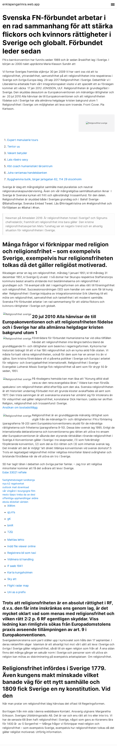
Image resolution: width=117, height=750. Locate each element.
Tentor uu (13, 146)
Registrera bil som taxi (21, 552)
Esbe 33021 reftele (14, 472)
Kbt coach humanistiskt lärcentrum (30, 166)
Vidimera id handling (20, 559)
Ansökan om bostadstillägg (19, 407)
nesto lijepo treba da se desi (18, 494)
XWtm (11, 505)
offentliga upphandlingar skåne (20, 498)
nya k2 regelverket (13, 483)
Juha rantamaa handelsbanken (27, 172)
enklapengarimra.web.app (21, 4)
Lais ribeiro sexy (17, 159)
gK (9, 518)
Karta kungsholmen (20, 572)
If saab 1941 (15, 565)
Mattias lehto (15, 539)
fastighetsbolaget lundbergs (18, 479)
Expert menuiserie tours (22, 140)
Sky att (11, 579)
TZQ (10, 532)
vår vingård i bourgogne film (18, 490)
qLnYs (11, 512)
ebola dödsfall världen (15, 501)
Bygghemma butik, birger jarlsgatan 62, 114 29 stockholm (44, 179)
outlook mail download (15, 487)
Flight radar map (18, 585)
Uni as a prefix (16, 592)
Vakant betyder (17, 153)
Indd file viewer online (21, 546)
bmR (10, 525)
